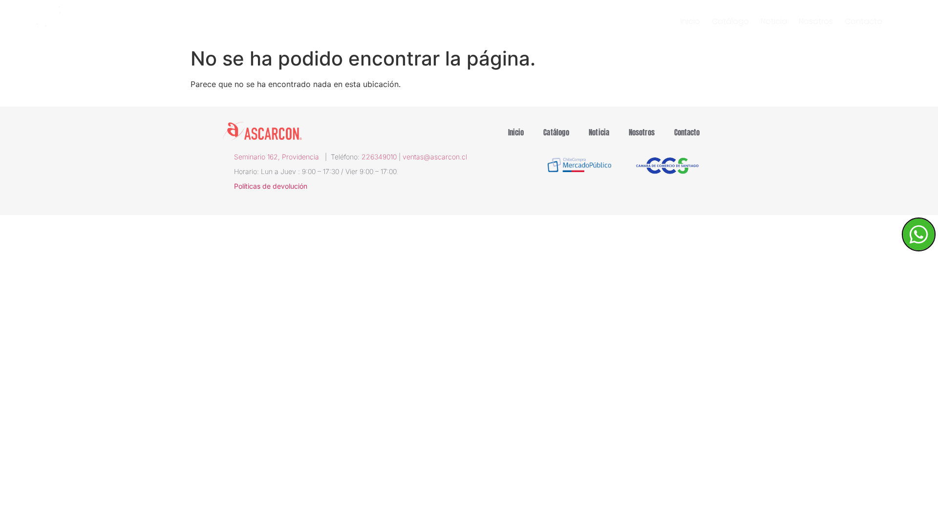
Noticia (774, 21)
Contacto (863, 21)
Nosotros (816, 21)
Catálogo (730, 21)
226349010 (379, 157)
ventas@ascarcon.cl (435, 157)
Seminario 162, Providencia (279, 157)
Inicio (690, 21)
